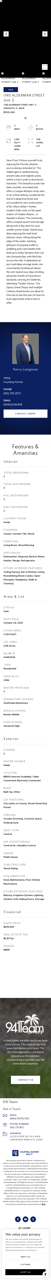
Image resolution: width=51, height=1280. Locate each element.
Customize (26, 1264)
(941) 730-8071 (17, 1127)
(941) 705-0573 (12, 393)
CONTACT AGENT (25, 413)
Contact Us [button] (25, 1080)
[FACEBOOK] (18, 1219)
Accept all (25, 1272)
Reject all (25, 1257)
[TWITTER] (33, 1219)
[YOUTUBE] (25, 1219)
